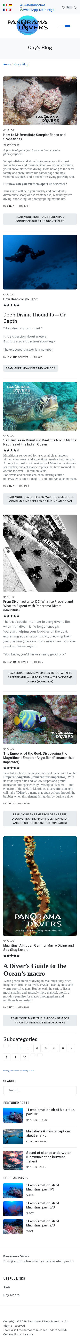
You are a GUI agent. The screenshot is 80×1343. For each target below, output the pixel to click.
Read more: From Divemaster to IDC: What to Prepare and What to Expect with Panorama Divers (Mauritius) (40, 677)
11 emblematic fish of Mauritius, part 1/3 (50, 1112)
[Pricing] (60, 26)
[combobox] (40, 1090)
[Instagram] (69, 1317)
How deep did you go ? (20, 299)
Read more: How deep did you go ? (31, 368)
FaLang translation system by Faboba (18, 1071)
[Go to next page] (33, 1055)
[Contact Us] (67, 26)
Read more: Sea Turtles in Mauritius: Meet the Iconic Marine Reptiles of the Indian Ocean (40, 499)
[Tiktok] (74, 1317)
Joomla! (8, 1330)
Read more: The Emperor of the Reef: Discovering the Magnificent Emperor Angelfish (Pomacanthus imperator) (40, 819)
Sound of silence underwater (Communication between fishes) (48, 1157)
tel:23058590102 (32, 5)
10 (24, 1057)
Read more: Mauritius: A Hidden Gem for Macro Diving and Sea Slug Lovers (40, 1020)
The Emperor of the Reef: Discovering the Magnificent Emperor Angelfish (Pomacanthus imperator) (38, 758)
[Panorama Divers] (28, 26)
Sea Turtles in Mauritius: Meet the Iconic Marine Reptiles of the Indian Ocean (39, 442)
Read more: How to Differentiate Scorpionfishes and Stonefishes (40, 219)
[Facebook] (64, 1317)
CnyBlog (8, 130)
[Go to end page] (40, 1055)
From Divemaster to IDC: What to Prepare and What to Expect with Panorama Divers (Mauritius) (38, 606)
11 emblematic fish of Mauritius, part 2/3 (42, 1223)
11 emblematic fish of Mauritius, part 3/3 (42, 1205)
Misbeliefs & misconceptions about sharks (48, 1133)
